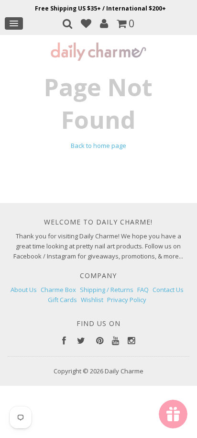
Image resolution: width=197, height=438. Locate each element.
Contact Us (168, 289)
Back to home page (98, 145)
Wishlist (92, 299)
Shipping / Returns (106, 289)
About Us (24, 289)
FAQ (143, 289)
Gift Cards (62, 299)
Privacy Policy (126, 299)
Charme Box (58, 289)
